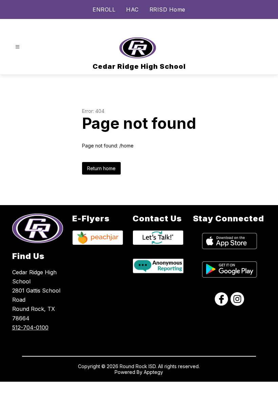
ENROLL (104, 9)
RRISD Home (167, 9)
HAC (132, 9)
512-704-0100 (30, 327)
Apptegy (153, 372)
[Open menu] (17, 47)
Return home (101, 168)
